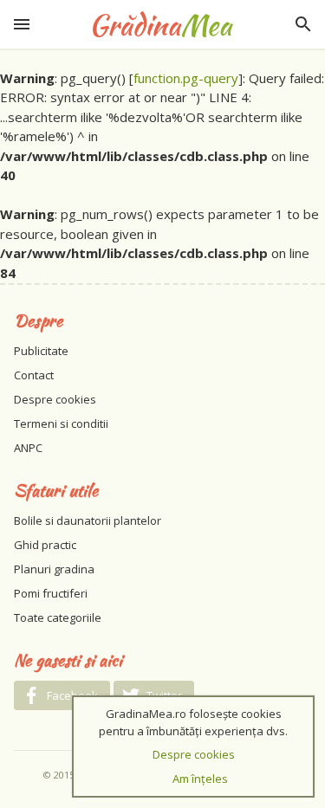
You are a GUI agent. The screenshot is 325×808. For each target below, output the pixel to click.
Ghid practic (45, 545)
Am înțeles (200, 778)
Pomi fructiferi (51, 593)
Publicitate (41, 351)
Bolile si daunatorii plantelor (87, 520)
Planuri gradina (54, 569)
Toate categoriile (57, 617)
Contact (34, 375)
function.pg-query (185, 78)
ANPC (28, 448)
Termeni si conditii (61, 423)
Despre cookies (55, 399)
